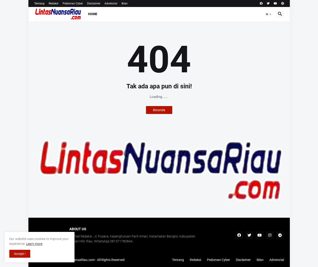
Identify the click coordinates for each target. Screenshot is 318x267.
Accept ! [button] (20, 254)
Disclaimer (93, 3)
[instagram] (270, 235)
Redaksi (53, 3)
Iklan (125, 3)
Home (92, 14)
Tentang (39, 3)
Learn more (34, 244)
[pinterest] (282, 3)
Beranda (159, 110)
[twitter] (268, 3)
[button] (269, 14)
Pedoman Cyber (73, 3)
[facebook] (261, 3)
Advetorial (111, 3)
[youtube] (275, 3)
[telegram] (280, 235)
